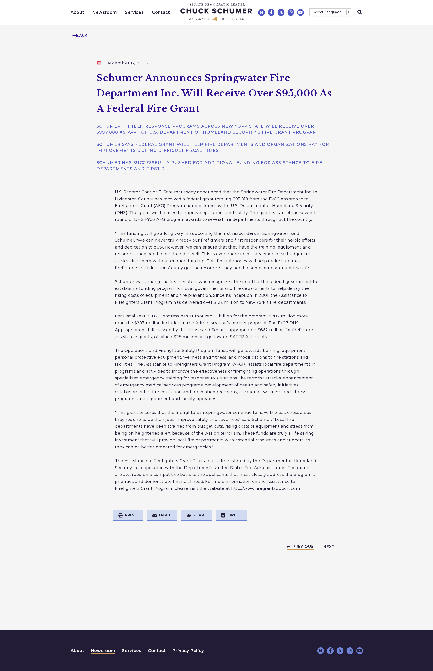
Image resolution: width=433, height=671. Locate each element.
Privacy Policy (188, 650)
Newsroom (104, 12)
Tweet (234, 515)
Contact (161, 12)
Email (165, 515)
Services (134, 12)
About (77, 12)
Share (200, 515)
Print (131, 515)
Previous (303, 546)
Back (82, 35)
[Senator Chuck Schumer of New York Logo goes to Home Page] (216, 12)
